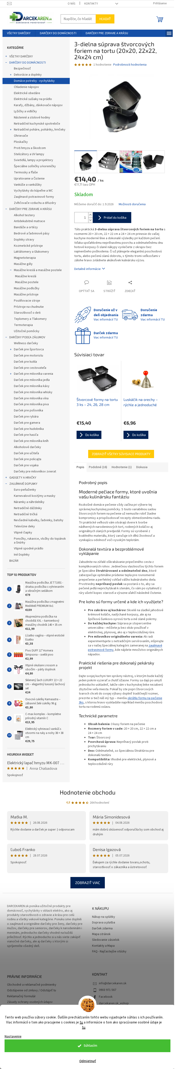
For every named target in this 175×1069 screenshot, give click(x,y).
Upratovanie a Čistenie (29, 178)
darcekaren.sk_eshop (114, 1003)
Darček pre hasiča (26, 435)
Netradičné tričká (25, 514)
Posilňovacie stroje (27, 300)
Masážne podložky (26, 288)
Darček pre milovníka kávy (31, 386)
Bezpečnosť (22, 68)
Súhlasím (90, 1045)
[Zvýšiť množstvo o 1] (90, 215)
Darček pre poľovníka (28, 410)
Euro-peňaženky (25, 489)
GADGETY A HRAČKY (22, 477)
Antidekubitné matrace (29, 221)
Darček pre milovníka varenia (33, 374)
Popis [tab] (80, 467)
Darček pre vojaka (26, 465)
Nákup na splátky (103, 917)
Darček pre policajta (27, 459)
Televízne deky (24, 526)
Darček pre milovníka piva (31, 404)
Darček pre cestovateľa (30, 368)
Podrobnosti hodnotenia (130, 65)
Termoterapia (23, 325)
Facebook (106, 997)
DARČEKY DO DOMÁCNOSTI (27, 62)
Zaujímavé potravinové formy (34, 197)
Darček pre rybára (26, 416)
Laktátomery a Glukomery (31, 251)
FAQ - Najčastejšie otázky (109, 951)
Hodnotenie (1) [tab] (122, 467)
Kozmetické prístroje (28, 246)
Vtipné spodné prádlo (28, 548)
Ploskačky (21, 142)
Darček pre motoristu (28, 355)
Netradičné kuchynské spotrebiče (37, 123)
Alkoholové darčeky (27, 447)
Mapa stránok (101, 934)
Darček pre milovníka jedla (32, 380)
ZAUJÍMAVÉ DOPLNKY (23, 484)
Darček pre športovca (29, 349)
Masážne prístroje (26, 294)
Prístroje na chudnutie (29, 307)
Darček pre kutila (25, 361)
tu (81, 1022)
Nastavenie (13, 1036)
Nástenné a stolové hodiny (32, 117)
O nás (71, 4)
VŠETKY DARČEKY (21, 56)
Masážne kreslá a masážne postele (38, 270)
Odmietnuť (87, 1061)
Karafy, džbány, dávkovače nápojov (38, 105)
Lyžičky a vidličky (25, 111)
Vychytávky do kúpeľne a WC (33, 190)
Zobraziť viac (87, 882)
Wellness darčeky (26, 343)
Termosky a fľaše (26, 172)
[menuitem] (19, 33)
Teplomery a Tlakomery (30, 319)
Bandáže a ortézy (26, 227)
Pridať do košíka (115, 217)
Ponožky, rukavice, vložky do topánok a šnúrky (40, 540)
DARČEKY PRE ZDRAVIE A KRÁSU (30, 209)
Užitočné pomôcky (26, 331)
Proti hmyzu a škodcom (30, 148)
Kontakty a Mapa (103, 946)
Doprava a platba (103, 922)
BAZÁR (13, 561)
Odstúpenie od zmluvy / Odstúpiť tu (31, 990)
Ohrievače (21, 135)
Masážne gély (23, 264)
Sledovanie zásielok (105, 940)
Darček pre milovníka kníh (31, 441)
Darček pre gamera (27, 422)
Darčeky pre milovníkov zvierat (35, 471)
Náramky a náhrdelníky (29, 502)
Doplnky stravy (24, 239)
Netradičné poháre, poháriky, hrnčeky (39, 129)
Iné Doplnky (22, 554)
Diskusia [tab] (141, 467)
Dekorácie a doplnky (28, 74)
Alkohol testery (24, 215)
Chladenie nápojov (26, 87)
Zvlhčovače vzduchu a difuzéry (35, 203)
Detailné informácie (87, 269)
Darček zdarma (102, 928)
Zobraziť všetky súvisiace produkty (121, 454)
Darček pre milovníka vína (31, 398)
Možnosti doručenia (132, 204)
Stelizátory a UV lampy (29, 154)
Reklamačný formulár (21, 996)
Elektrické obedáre (27, 93)
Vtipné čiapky (23, 532)
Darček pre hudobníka (29, 429)
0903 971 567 (107, 990)
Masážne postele (27, 282)
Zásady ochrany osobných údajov (30, 1002)
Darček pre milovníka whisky (33, 392)
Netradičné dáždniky (28, 508)
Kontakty (91, 4)
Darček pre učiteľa (26, 453)
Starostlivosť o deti (27, 312)
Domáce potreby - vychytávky (34, 81)
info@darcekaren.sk (112, 983)
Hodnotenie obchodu (88, 792)
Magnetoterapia (25, 258)
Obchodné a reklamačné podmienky (31, 985)
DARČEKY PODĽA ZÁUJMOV (27, 337)
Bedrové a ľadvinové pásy (31, 233)
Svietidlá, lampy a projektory (33, 160)
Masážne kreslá (25, 276)
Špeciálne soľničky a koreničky (35, 166)
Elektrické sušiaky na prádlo (33, 99)
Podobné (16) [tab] (98, 467)
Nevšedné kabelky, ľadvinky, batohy (38, 520)
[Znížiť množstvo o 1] (90, 220)
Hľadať (105, 19)
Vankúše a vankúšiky (28, 184)
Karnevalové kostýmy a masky (34, 496)
